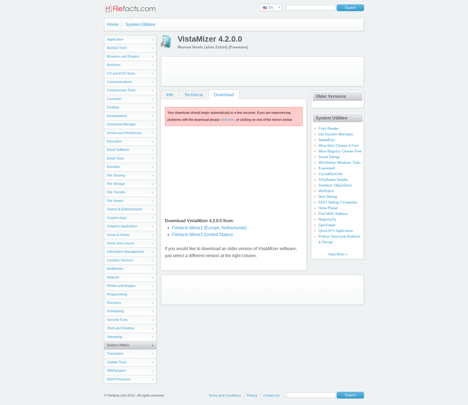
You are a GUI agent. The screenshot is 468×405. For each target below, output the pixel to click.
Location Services (120, 260)
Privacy (252, 395)
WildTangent (116, 371)
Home (113, 24)
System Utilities (140, 24)
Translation (115, 354)
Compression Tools (121, 90)
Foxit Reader (328, 129)
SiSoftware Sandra (333, 180)
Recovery (114, 303)
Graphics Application (122, 226)
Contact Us (271, 395)
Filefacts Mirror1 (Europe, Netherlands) (209, 227)
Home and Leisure (120, 243)
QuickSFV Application (335, 231)
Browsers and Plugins (123, 56)
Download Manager (121, 124)
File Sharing (116, 175)
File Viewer (115, 201)
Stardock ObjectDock (335, 185)
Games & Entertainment (124, 209)
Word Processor (119, 379)
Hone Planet (328, 208)
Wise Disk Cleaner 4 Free (338, 146)
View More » (337, 254)
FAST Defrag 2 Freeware (337, 202)
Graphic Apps (117, 218)
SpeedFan (326, 140)
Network (113, 277)
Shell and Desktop (120, 328)
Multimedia (115, 269)
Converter (114, 99)
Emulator (113, 167)
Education (114, 141)
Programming (117, 294)
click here (227, 120)
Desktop (113, 107)
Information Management (125, 252)
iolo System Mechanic (335, 134)
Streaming (114, 337)
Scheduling (115, 311)
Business (114, 65)
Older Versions (331, 96)
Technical (193, 94)
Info (169, 94)
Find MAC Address (333, 214)
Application (115, 39)
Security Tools (117, 320)
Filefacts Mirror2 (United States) (202, 234)
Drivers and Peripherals (124, 133)
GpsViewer (327, 225)
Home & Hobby (118, 235)
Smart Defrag (328, 157)
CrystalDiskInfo (330, 174)
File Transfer (116, 192)
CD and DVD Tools (121, 73)
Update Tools (116, 362)
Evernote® (326, 168)
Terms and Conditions (225, 395)
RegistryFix (327, 219)
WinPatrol (326, 191)
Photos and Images (121, 286)
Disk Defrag (327, 197)
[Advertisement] (262, 71)
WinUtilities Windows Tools (339, 163)
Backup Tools (117, 48)
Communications (119, 82)
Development (117, 116)
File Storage (116, 184)
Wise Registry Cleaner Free (340, 151)
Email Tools (115, 158)
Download (224, 94)
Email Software (118, 150)
